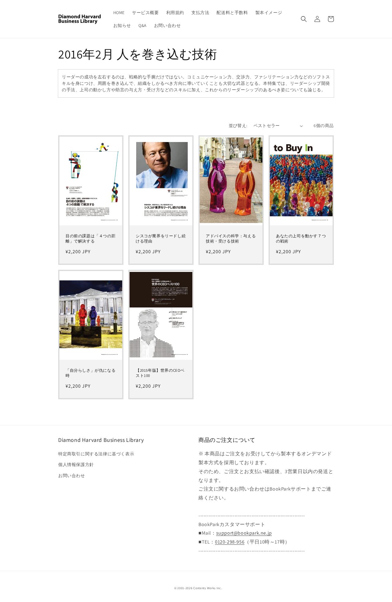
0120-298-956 (229, 542)
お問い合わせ (71, 475)
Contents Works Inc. (207, 588)
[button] (304, 19)
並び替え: (238, 125)
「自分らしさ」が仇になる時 (90, 373)
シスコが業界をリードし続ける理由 (161, 239)
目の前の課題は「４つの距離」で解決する (90, 239)
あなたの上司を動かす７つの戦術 (301, 239)
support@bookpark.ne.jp (244, 533)
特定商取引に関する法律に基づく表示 (96, 454)
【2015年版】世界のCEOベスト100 (160, 373)
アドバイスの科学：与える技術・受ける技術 (231, 239)
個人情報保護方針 (76, 464)
